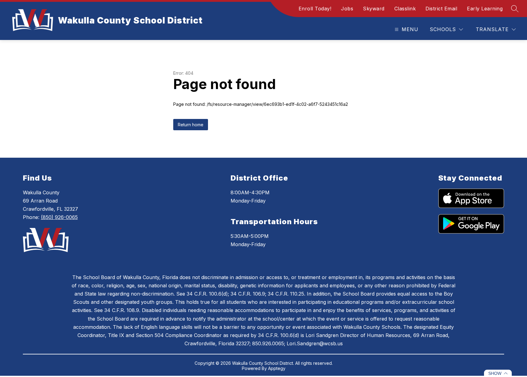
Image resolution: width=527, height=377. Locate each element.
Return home (190, 124)
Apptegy (276, 368)
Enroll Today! (315, 8)
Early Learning (485, 8)
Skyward (374, 8)
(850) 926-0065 (59, 217)
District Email (441, 8)
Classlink (405, 8)
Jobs (347, 8)
